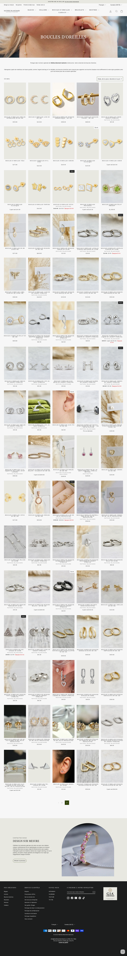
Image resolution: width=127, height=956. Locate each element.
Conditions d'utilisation (31, 913)
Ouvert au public (63, 942)
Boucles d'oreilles (61, 10)
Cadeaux (63, 12)
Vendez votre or (41, 5)
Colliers (43, 10)
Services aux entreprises (31, 899)
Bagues (31, 10)
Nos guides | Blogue (30, 905)
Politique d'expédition (30, 916)
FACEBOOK (52, 894)
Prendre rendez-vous (29, 5)
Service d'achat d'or (30, 897)
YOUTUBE (51, 897)
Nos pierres (19, 5)
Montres (93, 10)
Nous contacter (29, 919)
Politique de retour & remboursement (34, 908)
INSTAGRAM (52, 891)
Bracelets (80, 10)
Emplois (27, 891)
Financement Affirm (30, 894)
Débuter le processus (19, 860)
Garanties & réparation (31, 902)
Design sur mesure (9, 5)
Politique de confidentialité (32, 910)
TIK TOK (51, 899)
